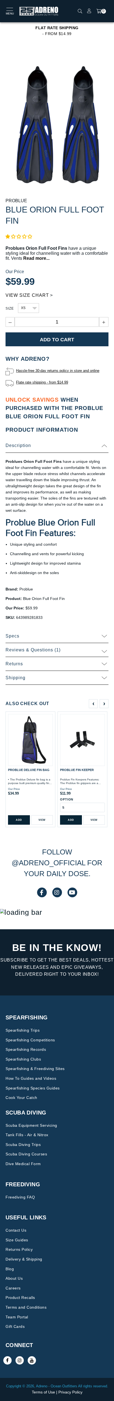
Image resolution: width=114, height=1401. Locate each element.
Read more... (36, 258)
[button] (19, 236)
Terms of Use (43, 1392)
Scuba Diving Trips (23, 1144)
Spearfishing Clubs (23, 1059)
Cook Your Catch (21, 1097)
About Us (14, 1278)
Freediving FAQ (20, 1197)
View (41, 820)
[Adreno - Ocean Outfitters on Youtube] (32, 1360)
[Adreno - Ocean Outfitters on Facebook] (7, 1360)
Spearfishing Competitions (30, 1040)
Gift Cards (15, 1326)
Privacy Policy (70, 1392)
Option (66, 799)
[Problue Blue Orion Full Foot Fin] (57, 124)
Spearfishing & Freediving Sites (35, 1068)
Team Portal (17, 1317)
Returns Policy (19, 1249)
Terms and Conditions (26, 1307)
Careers (13, 1288)
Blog (10, 1269)
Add (19, 820)
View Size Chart (27, 295)
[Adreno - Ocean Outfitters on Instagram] (19, 1360)
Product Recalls (20, 1297)
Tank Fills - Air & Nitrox (27, 1135)
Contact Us (16, 1230)
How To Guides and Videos (31, 1078)
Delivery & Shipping (24, 1259)
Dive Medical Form (23, 1164)
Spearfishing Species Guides (33, 1088)
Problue (16, 200)
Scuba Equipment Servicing (31, 1125)
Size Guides (17, 1240)
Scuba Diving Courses (26, 1154)
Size (10, 308)
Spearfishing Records (26, 1049)
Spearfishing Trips (23, 1030)
